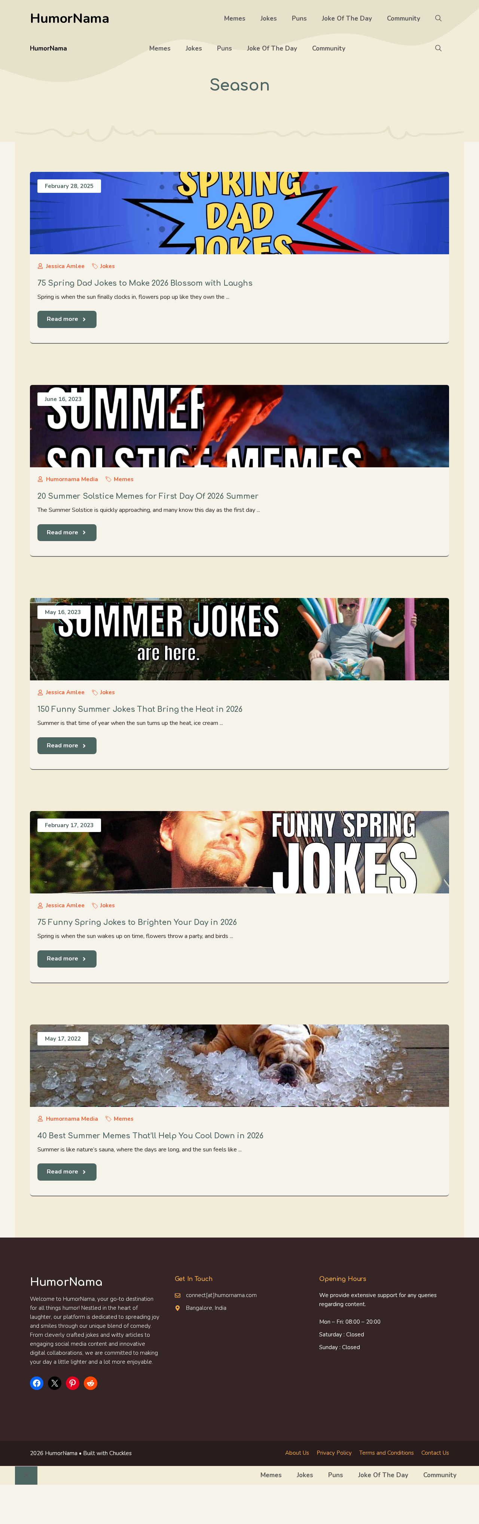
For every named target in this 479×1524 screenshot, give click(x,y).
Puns (299, 18)
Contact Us (435, 1453)
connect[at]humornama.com (221, 1295)
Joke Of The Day (347, 18)
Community (403, 18)
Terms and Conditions (386, 1453)
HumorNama (69, 18)
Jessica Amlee (65, 266)
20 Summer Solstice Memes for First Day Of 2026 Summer (147, 496)
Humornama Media (72, 479)
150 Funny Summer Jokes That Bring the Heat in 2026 (139, 709)
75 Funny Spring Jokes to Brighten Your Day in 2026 (137, 922)
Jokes (268, 18)
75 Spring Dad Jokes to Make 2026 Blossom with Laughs (145, 283)
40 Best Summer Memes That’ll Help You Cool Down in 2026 (150, 1136)
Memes (234, 18)
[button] (438, 18)
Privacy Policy (334, 1453)
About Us (297, 1453)
